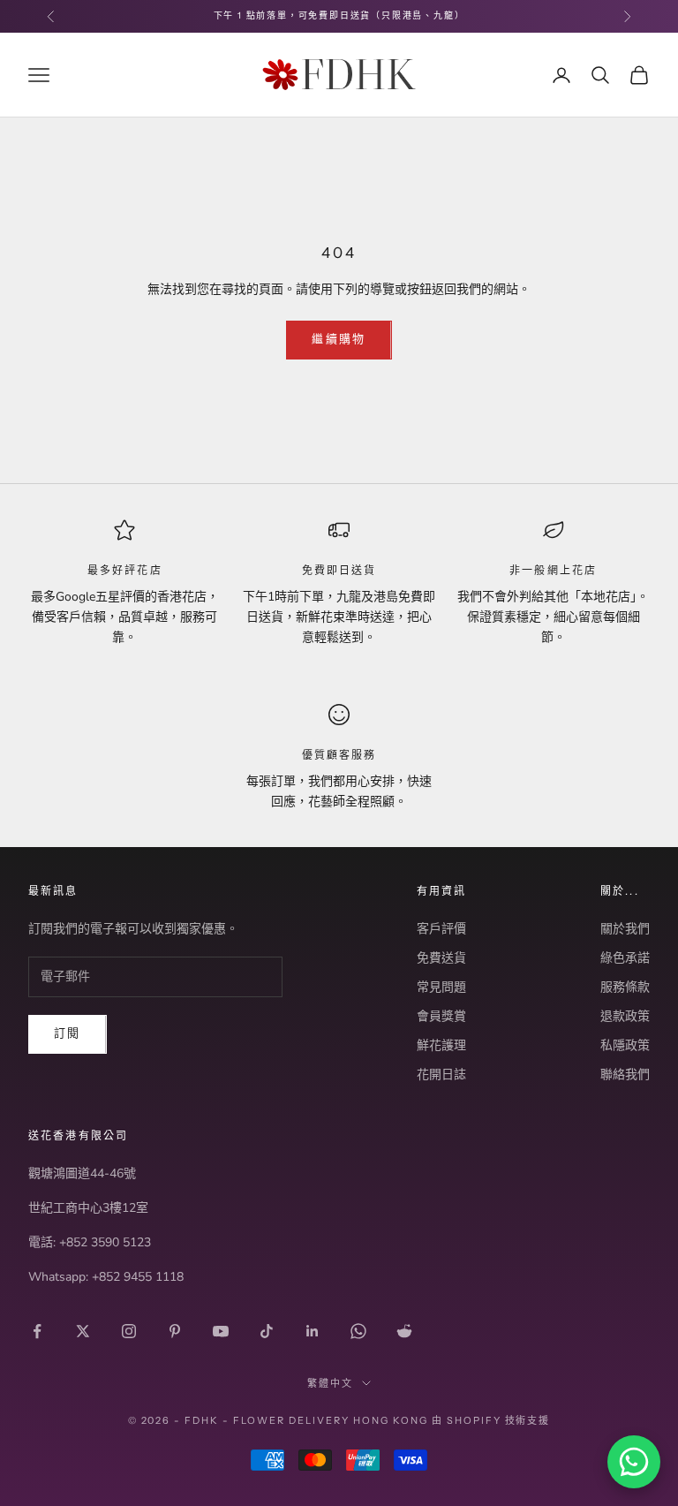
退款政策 (625, 1016)
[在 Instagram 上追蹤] (129, 1331)
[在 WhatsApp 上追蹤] (358, 1331)
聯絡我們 (625, 1074)
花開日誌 (441, 1074)
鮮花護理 (441, 1045)
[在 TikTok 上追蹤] (266, 1331)
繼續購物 (338, 339)
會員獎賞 (441, 1016)
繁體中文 (330, 1383)
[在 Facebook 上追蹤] (37, 1331)
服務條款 (625, 987)
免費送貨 (441, 958)
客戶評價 (441, 928)
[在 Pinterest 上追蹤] (175, 1331)
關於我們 (625, 928)
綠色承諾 (625, 958)
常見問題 (441, 987)
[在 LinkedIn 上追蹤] (312, 1331)
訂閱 (67, 1033)
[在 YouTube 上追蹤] (221, 1331)
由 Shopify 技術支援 (491, 1420)
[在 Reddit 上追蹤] (404, 1331)
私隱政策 (625, 1045)
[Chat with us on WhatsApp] (633, 1461)
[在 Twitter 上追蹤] (83, 1331)
